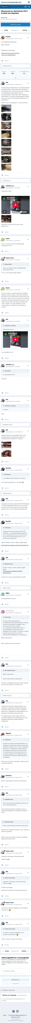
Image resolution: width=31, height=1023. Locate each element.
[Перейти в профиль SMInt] (3, 594)
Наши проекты (13, 19)
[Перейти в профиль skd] (3, 83)
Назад (6, 30)
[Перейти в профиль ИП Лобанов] (3, 611)
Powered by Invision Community (15, 1020)
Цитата (7, 60)
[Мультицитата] (2, 61)
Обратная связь (15, 1017)
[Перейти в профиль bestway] (3, 776)
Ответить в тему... (9, 971)
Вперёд (25, 30)
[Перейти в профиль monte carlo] (3, 259)
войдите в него (10, 962)
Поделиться (16, 979)
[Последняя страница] (29, 30)
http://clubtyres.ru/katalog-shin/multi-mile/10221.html (14, 545)
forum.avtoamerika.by (11, 2)
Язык (4, 1015)
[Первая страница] (2, 30)
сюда (8, 859)
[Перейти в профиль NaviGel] (3, 469)
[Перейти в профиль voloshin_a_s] (3, 186)
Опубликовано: (14, 38)
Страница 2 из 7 (15, 30)
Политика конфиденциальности (17, 1015)
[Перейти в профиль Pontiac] (3, 37)
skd (6, 17)
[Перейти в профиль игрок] (3, 239)
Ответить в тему (15, 24)
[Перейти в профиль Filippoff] (3, 734)
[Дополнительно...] (28, 38)
